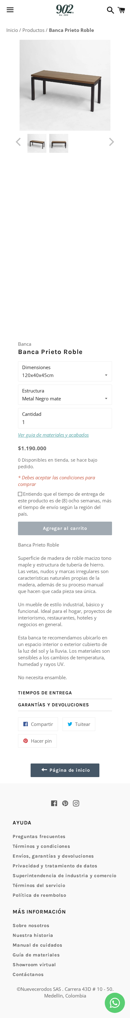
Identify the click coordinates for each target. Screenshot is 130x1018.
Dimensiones (36, 367)
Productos (34, 30)
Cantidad (31, 414)
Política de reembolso (39, 895)
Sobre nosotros (31, 925)
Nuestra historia (33, 935)
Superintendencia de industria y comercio (64, 875)
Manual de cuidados (37, 945)
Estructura (33, 390)
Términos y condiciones (41, 846)
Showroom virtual (34, 964)
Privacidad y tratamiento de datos (55, 866)
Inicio (12, 30)
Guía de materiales (36, 955)
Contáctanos (28, 974)
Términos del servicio (39, 885)
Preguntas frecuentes (39, 836)
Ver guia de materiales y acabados (53, 435)
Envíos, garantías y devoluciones (53, 856)
